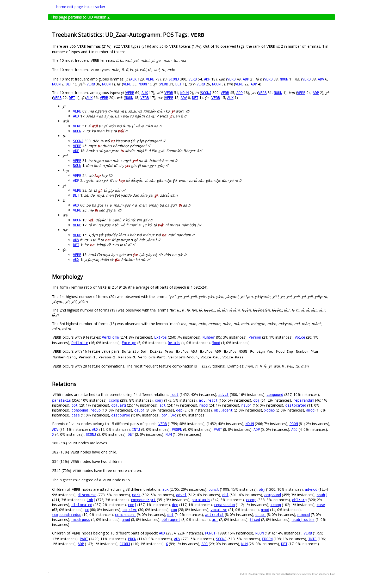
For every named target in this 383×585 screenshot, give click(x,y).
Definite (79, 343)
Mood (216, 343)
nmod (203, 405)
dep (179, 410)
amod (310, 410)
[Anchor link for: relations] (79, 383)
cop (174, 510)
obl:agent (223, 410)
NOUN (284, 79)
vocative (219, 510)
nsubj (246, 405)
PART (218, 429)
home (61, 6)
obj (256, 400)
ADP (207, 79)
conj (159, 400)
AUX (133, 79)
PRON (293, 424)
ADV (321, 79)
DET (69, 84)
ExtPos (160, 337)
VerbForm (110, 337)
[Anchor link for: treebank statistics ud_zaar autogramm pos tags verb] (207, 34)
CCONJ (125, 544)
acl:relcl (208, 400)
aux (165, 489)
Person (255, 337)
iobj (91, 500)
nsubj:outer (303, 520)
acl (162, 405)
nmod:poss (80, 520)
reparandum (303, 400)
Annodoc (320, 574)
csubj (139, 410)
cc (87, 510)
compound (275, 395)
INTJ (136, 429)
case (75, 415)
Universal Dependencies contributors (275, 574)
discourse (120, 415)
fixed (255, 520)
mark (136, 495)
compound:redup (86, 410)
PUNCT (210, 533)
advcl (223, 395)
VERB (150, 79)
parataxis (61, 400)
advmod (311, 489)
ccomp (114, 400)
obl (74, 405)
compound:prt (143, 500)
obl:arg (118, 405)
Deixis (174, 343)
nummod (303, 515)
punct (213, 489)
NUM (168, 434)
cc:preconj (125, 515)
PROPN (177, 429)
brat (332, 574)
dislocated (295, 405)
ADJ (294, 429)
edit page (75, 6)
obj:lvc (169, 415)
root (174, 395)
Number (208, 337)
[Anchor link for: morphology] (86, 276)
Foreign (129, 343)
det (170, 515)
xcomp (269, 410)
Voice (300, 337)
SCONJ (174, 79)
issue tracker (94, 6)
